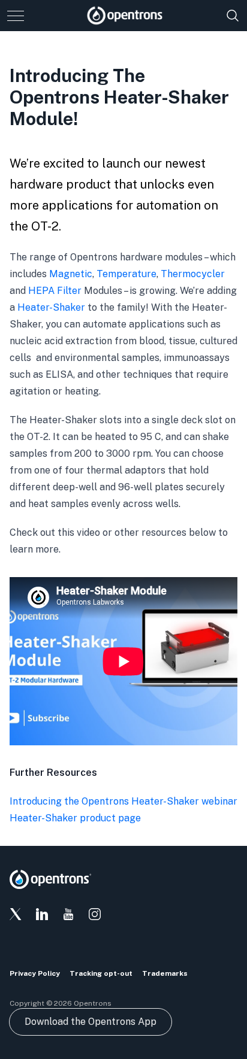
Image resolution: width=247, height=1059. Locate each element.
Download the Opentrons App (90, 1021)
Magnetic (70, 274)
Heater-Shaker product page (75, 818)
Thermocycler (193, 274)
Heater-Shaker (51, 307)
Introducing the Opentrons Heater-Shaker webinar (123, 801)
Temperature (126, 274)
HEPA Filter (55, 290)
